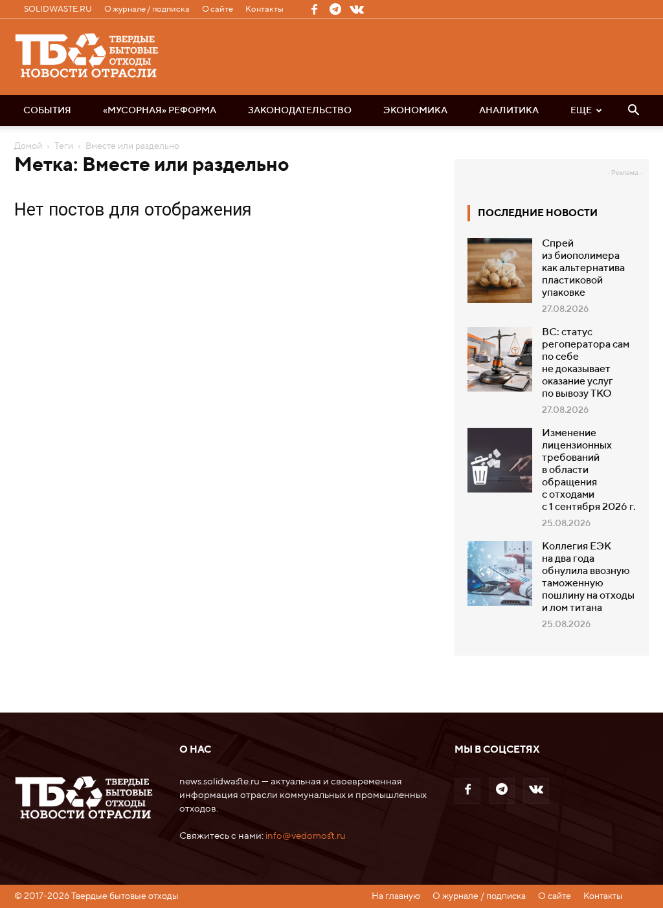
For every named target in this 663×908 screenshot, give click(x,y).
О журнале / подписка (147, 9)
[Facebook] (314, 9)
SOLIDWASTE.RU (58, 9)
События (47, 110)
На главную (396, 896)
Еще (581, 110)
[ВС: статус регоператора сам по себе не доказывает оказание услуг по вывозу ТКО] (499, 359)
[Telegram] (335, 9)
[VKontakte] (356, 9)
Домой (28, 146)
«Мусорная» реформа (159, 110)
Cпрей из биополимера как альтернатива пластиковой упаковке (583, 268)
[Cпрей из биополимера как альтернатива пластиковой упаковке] (499, 270)
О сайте (217, 9)
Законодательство (300, 110)
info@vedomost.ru (305, 836)
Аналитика (509, 110)
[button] (633, 111)
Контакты (264, 9)
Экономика (415, 110)
